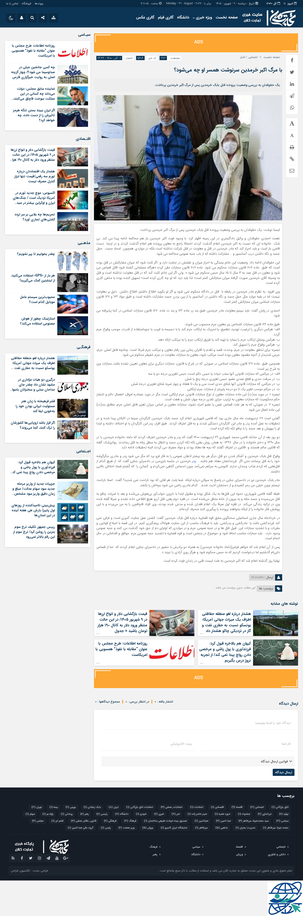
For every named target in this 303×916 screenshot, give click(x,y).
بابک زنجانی (92, 807)
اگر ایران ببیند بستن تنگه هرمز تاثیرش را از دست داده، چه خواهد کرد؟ (34, 115)
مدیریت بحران (245, 828)
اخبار (242, 57)
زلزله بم (47, 814)
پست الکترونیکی (181, 743)
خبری (159, 814)
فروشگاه (26, 3)
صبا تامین (223, 821)
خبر (176, 814)
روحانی (67, 814)
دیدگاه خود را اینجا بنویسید (273, 723)
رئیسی (101, 814)
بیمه (53, 807)
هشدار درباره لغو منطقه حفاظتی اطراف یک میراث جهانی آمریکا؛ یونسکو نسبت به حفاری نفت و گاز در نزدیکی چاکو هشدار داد (226, 622)
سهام (30, 814)
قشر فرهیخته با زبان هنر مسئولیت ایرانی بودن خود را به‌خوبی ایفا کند (35, 406)
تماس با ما (12, 3)
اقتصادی (217, 807)
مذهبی (221, 828)
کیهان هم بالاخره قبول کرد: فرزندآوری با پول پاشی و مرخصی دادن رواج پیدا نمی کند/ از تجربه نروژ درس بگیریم (225, 651)
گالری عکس (145, 17)
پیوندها (39, 3)
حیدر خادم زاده (197, 814)
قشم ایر (57, 821)
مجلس (38, 821)
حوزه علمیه (222, 814)
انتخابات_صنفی (172, 807)
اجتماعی (253, 57)
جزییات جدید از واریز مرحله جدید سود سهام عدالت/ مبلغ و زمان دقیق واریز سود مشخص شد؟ (33, 491)
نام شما (286, 743)
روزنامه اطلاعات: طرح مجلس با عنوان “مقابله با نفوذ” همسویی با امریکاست (121, 649)
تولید (284, 814)
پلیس (106, 828)
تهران (36, 807)
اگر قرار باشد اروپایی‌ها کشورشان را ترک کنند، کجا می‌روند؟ (33, 425)
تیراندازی (265, 814)
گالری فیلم (166, 17)
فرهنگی (110, 821)
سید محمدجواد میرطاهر (253, 821)
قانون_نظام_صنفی (83, 821)
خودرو (141, 814)
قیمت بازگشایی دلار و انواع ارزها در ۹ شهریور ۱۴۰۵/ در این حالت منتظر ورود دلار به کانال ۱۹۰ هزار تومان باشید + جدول (122, 622)
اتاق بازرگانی (280, 807)
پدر (193, 461)
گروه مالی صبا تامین (80, 828)
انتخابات (196, 807)
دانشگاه (183, 17)
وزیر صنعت (126, 828)
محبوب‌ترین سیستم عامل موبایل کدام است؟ (37, 299)
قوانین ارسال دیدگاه (274, 761)
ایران (114, 807)
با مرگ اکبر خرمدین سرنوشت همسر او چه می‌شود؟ (228, 70)
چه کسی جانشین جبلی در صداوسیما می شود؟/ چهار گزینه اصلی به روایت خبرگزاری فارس (33, 72)
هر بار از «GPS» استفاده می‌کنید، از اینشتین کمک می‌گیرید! (33, 278)
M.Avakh (257, 577)
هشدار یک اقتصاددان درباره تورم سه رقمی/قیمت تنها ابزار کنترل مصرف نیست (34, 176)
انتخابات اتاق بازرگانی (139, 807)
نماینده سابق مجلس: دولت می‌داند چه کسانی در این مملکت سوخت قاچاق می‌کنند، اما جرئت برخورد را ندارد (34, 96)
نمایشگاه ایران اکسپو (174, 828)
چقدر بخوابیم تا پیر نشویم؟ (36, 254)
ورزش (147, 828)
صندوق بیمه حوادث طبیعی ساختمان (165, 821)
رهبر (84, 814)
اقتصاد (237, 807)
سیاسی (282, 821)
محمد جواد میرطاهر (276, 828)
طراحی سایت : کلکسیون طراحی (29, 870)
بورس (71, 807)
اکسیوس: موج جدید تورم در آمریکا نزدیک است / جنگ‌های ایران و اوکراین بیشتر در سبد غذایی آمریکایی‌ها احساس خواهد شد (34, 202)
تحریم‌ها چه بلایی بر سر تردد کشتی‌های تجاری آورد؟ (34, 217)
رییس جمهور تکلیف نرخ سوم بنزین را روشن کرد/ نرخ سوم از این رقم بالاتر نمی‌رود (34, 531)
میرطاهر (201, 828)
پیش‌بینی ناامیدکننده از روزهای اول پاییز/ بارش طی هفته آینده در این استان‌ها (33, 510)
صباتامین (201, 821)
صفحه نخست (227, 17)
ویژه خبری (204, 17)
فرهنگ (130, 821)
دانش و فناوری (276, 854)
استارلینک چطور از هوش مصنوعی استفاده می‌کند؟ (37, 321)
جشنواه (244, 814)
